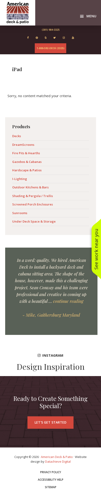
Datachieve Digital (58, 461)
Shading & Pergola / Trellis (32, 196)
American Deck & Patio (17, 13)
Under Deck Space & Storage (34, 221)
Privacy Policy (50, 472)
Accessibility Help (50, 479)
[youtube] (73, 37)
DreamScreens (23, 145)
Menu (91, 16)
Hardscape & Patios (27, 170)
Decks (16, 136)
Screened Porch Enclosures (32, 204)
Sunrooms (19, 213)
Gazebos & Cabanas (27, 162)
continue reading (68, 301)
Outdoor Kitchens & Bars (30, 187)
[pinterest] (37, 37)
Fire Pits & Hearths (26, 153)
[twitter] (54, 37)
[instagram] (64, 37)
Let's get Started (50, 422)
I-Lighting (19, 179)
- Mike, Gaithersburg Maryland (51, 315)
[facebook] (28, 37)
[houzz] (45, 37)
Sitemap (50, 487)
